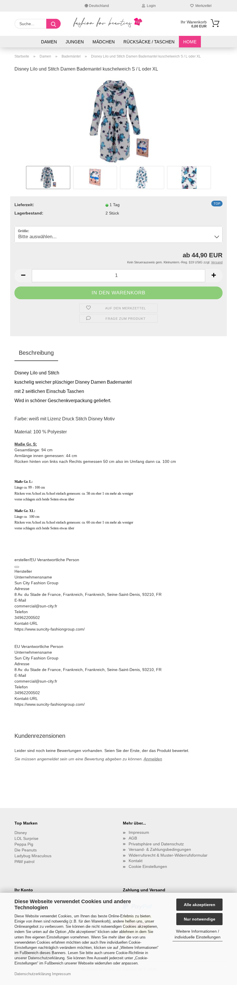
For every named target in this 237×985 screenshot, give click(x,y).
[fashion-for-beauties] (108, 22)
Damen (49, 41)
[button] (23, 275)
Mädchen (103, 41)
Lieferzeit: (24, 204)
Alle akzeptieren (199, 904)
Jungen (75, 41)
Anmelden (153, 759)
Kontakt (135, 860)
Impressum (61, 974)
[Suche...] (53, 24)
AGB (133, 838)
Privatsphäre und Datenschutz (156, 844)
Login (150, 6)
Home (190, 41)
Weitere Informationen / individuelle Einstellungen (198, 934)
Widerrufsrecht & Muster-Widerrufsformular (168, 855)
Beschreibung (36, 353)
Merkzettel (203, 6)
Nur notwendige (199, 919)
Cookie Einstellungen (148, 866)
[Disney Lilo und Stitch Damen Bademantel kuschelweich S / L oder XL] (118, 121)
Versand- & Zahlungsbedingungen (160, 849)
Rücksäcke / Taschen (149, 41)
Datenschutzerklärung (32, 974)
